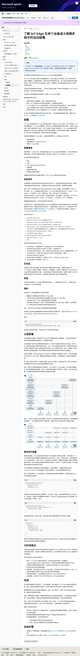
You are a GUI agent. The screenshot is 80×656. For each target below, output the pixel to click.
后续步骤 (27, 54)
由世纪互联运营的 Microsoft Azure (52, 652)
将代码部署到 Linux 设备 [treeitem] (10, 54)
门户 (69, 18)
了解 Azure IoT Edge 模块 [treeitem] (10, 68)
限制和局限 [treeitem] (7, 93)
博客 (2, 655)
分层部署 (27, 48)
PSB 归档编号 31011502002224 (27, 652)
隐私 (39, 652)
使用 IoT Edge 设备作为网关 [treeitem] (11, 71)
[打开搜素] (76, 13)
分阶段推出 (28, 50)
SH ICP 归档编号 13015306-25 (8, 652)
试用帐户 (75, 18)
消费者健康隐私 (19, 655)
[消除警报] (77, 3)
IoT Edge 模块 (61, 635)
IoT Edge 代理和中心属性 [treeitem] (10, 65)
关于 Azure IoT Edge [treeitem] (9, 42)
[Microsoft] (3, 14)
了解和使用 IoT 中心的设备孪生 (46, 209)
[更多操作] (76, 28)
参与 (7, 655)
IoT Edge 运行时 (51, 635)
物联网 (30, 28)
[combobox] (11, 30)
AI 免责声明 (66, 652)
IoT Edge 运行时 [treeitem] (8, 62)
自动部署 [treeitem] (8, 85)
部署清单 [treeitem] (8, 82)
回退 (26, 52)
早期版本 (73, 652)
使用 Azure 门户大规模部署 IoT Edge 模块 (60, 631)
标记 (71, 83)
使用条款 (28, 655)
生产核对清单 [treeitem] (7, 74)
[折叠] (19, 27)
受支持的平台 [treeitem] (7, 48)
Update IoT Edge (30, 70)
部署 (26, 46)
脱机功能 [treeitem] (6, 91)
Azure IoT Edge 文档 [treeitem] (8, 37)
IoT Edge (36, 28)
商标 (34, 655)
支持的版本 (39, 66)
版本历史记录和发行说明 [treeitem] (10, 45)
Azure (25, 28)
